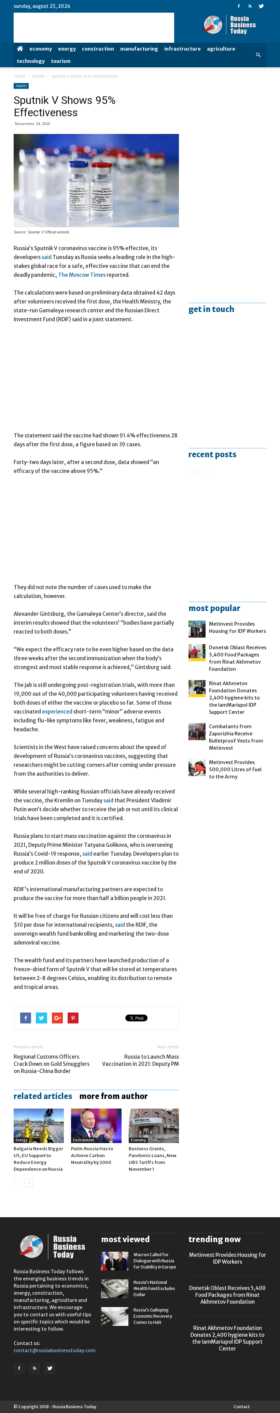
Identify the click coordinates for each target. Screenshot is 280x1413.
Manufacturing (139, 49)
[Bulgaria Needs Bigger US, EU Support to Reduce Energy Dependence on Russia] (39, 1126)
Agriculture (221, 49)
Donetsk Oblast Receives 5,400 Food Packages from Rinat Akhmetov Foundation (227, 1295)
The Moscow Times (82, 275)
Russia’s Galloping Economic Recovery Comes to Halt (153, 1316)
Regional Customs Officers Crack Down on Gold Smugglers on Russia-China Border (51, 1064)
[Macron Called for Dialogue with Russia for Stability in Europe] (114, 1261)
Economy (40, 49)
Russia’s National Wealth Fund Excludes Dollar (154, 1288)
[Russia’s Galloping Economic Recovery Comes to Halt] (114, 1316)
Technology (31, 61)
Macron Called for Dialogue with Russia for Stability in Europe (155, 1260)
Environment (83, 1140)
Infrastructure (182, 49)
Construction (98, 49)
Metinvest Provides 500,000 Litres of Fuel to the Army (235, 769)
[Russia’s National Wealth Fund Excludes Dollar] (114, 1288)
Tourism (61, 61)
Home (20, 76)
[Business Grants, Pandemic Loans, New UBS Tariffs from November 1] (154, 1126)
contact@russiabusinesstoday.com (55, 1350)
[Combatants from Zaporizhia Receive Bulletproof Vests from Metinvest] (197, 731)
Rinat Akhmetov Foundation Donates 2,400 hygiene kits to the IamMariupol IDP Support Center (234, 697)
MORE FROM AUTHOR (113, 1096)
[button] (258, 55)
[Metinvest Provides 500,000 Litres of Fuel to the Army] (197, 767)
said (47, 257)
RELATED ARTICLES (43, 1096)
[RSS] (250, 6)
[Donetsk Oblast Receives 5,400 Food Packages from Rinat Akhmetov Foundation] (197, 652)
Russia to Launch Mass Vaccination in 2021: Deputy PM (140, 1060)
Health (38, 76)
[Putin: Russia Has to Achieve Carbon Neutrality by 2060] (96, 1126)
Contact (242, 1406)
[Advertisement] (96, 381)
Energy (67, 49)
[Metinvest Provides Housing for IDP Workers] (197, 629)
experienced (57, 711)
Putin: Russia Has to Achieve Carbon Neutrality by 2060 (92, 1155)
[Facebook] (239, 6)
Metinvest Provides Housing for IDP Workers (227, 1258)
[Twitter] (261, 6)
